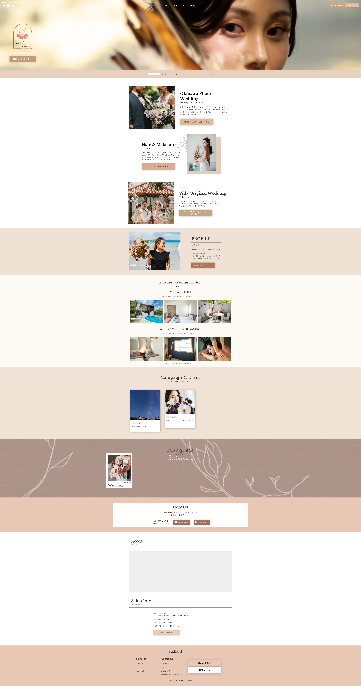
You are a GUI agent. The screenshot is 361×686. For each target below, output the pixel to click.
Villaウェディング (178, 6)
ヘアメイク (163, 6)
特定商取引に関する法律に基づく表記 (172, 674)
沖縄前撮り (151, 6)
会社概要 (193, 6)
